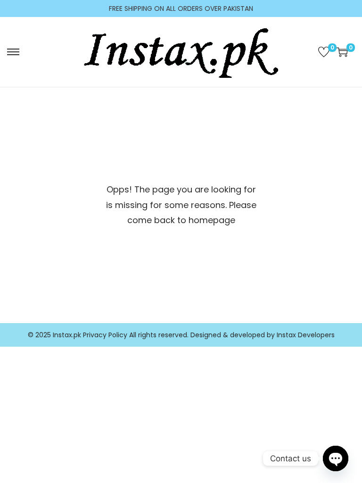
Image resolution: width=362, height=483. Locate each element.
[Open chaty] (335, 458)
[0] (323, 52)
